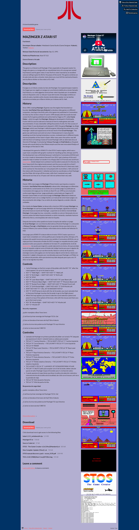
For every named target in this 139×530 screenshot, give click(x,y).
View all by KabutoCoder (35, 528)
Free (116, 528)
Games (112, 528)
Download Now (29, 29)
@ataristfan (27, 162)
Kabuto (31, 48)
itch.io (26, 528)
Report (45, 528)
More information (29, 416)
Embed (50, 528)
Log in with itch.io (29, 468)
